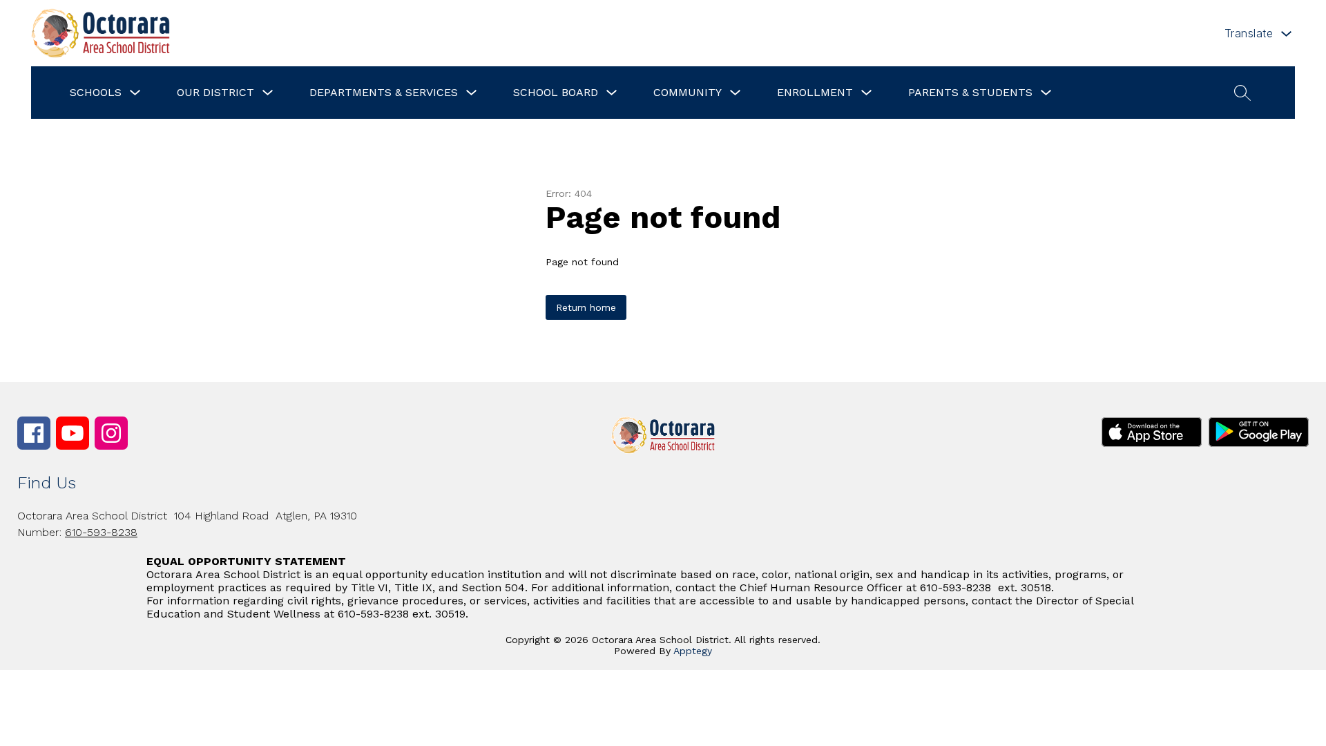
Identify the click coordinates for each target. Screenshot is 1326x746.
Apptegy (692, 650)
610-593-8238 (101, 532)
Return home (586, 307)
